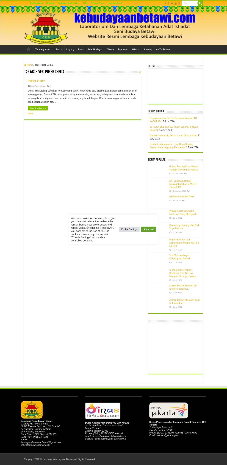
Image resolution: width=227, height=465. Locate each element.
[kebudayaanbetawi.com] (113, 25)
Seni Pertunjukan (37, 86)
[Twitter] (171, 3)
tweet (31, 113)
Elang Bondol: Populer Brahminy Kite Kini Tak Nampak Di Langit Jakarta (182, 273)
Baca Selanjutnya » (38, 108)
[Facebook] (169, 3)
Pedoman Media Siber (68, 3)
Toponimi (123, 49)
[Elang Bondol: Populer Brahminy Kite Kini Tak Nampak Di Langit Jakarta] (159, 274)
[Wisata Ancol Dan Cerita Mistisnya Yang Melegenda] (159, 215)
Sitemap (147, 49)
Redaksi (50, 3)
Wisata (135, 49)
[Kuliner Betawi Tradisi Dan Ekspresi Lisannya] (159, 290)
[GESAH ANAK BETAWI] (159, 201)
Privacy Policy (97, 3)
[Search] (200, 3)
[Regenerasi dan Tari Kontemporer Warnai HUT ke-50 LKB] (159, 244)
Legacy (70, 49)
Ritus (81, 49)
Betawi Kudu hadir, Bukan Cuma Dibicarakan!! (173, 135)
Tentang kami (36, 3)
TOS (85, 3)
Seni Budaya (94, 49)
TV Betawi (164, 49)
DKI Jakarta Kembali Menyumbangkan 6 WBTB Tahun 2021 (182, 184)
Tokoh (110, 49)
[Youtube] (175, 3)
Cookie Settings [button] (129, 229)
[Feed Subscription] (140, 72)
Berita (59, 49)
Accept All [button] (148, 229)
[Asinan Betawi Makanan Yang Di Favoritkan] (159, 304)
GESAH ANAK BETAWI (181, 196)
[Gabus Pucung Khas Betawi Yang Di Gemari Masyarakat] (159, 171)
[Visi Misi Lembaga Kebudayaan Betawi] (159, 260)
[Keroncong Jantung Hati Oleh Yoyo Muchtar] (159, 230)
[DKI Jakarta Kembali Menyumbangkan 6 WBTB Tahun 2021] (159, 185)
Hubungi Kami (115, 3)
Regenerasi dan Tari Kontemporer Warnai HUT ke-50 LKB (184, 242)
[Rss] (165, 3)
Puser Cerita (37, 81)
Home (28, 49)
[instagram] (179, 3)
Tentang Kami (42, 49)
